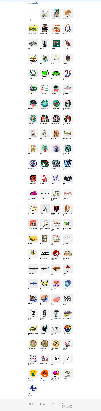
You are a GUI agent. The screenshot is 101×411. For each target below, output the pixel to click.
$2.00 (63, 381)
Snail (52, 363)
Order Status (41, 403)
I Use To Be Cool (53, 93)
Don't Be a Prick (53, 138)
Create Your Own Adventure (32, 228)
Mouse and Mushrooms (66, 123)
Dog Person (41, 78)
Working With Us (31, 402)
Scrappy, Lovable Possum (55, 33)
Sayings (30, 17)
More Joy (29, 138)
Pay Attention (30, 153)
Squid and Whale (65, 48)
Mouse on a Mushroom (32, 183)
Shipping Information (42, 402)
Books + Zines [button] (50, 5)
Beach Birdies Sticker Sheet (55, 18)
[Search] (70, 3)
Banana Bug (65, 378)
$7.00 (52, 20)
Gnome (64, 78)
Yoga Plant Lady (42, 213)
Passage (29, 318)
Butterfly (41, 288)
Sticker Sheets (30, 18)
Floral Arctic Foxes (66, 153)
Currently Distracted (66, 18)
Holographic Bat (42, 333)
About (29, 401)
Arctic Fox (41, 168)
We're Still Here (65, 33)
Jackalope (52, 183)
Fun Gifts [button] (54, 5)
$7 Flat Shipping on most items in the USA (50, 0)
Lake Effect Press (42, 305)
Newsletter (52, 403)
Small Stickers (30, 19)
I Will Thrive (30, 78)
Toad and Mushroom (66, 258)
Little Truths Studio (30, 34)
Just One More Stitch (31, 108)
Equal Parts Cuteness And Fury (33, 33)
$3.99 (63, 336)
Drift (52, 303)
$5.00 (63, 20)
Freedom (52, 63)
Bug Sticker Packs (42, 18)
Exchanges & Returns (42, 404)
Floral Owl (64, 168)
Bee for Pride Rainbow (66, 333)
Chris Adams (53, 320)
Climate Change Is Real (43, 258)
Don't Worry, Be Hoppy (66, 108)
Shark (40, 273)
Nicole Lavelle (42, 200)
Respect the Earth (65, 198)
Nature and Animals (31, 15)
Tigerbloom (30, 303)
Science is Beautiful (31, 213)
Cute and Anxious (31, 123)
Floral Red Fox (42, 183)
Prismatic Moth (30, 48)
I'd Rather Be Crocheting (44, 108)
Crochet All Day (65, 93)
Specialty (30, 20)
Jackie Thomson (42, 19)
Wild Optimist (41, 215)
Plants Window (42, 243)
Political (30, 16)
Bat (28, 288)
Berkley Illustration (30, 49)
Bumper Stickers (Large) (32, 10)
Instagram (52, 402)
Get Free (41, 378)
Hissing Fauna (65, 303)
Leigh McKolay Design (31, 380)
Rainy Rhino (64, 288)
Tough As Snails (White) (55, 378)
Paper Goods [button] (44, 5)
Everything (30, 9)
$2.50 (29, 381)
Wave (40, 303)
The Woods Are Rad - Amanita (56, 318)
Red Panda (41, 153)
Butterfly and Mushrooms (55, 123)
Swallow (29, 393)
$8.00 (40, 20)
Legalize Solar (42, 198)
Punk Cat (41, 63)
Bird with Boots (53, 288)
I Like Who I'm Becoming (67, 228)
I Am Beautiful (65, 63)
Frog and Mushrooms (43, 123)
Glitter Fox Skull (53, 333)
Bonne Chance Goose (43, 363)
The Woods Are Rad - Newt (67, 318)
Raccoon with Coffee (43, 138)
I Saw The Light (53, 48)
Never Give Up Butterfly (32, 348)
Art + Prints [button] (39, 5)
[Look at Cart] (72, 3)
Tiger (52, 273)
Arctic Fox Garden (31, 168)
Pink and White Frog (31, 363)
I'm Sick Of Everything (43, 33)
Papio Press (29, 185)
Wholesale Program (31, 404)
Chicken (64, 183)
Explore (35, 5)
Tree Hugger (30, 93)
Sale (66, 5)
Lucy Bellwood (30, 395)
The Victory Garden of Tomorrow (67, 335)
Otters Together (53, 168)
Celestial (30, 12)
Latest (32, 5)
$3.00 (63, 351)
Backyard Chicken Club (55, 258)
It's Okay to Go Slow (31, 198)
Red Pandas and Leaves (55, 108)
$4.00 (29, 321)
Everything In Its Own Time (67, 138)
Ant (63, 363)
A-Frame (29, 258)
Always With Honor (53, 49)
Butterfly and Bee (65, 348)
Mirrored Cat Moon (43, 48)
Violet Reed (41, 335)
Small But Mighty (30, 243)
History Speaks (42, 318)
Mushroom (64, 273)
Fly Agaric (52, 243)
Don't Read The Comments (44, 93)
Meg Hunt (52, 19)
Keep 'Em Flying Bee (54, 348)
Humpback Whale (31, 273)
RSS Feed (52, 404)
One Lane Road (65, 19)
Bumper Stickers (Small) (32, 11)
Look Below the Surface (55, 213)
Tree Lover (29, 378)
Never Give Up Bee (43, 348)
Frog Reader (30, 63)
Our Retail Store (31, 403)
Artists (29, 5)
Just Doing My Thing (66, 243)
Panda (52, 153)
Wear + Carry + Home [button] (61, 5)
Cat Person (53, 78)
